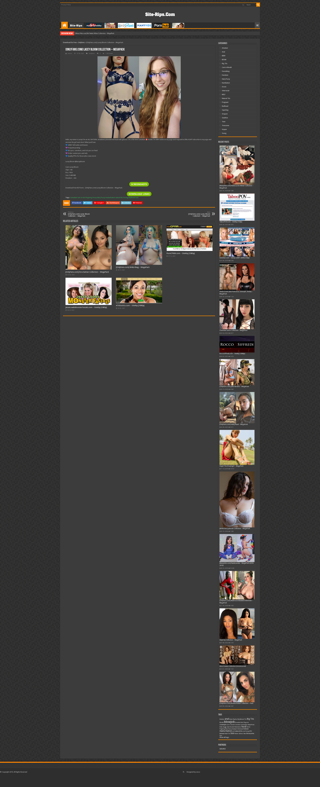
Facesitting (226, 71)
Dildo (221, 727)
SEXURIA (223, 749)
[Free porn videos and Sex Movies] (160, 14)
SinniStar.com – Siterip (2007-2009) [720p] (235, 258)
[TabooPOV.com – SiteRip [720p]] (237, 207)
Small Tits (227, 733)
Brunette (237, 722)
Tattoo (236, 733)
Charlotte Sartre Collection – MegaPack (233, 330)
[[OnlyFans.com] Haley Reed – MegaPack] (237, 407)
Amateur (225, 48)
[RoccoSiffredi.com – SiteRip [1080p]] (237, 344)
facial (244, 726)
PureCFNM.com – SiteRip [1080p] (180, 253)
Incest (224, 87)
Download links (139, 194)
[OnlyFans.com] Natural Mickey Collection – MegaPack (94, 33)
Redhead (131, 197)
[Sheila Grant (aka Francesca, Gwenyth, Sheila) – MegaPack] (237, 276)
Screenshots (139, 184)
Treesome (225, 125)
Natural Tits (226, 98)
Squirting (225, 110)
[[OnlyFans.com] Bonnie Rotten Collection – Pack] (237, 687)
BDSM (224, 60)
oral (244, 731)
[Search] (258, 5)
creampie (223, 724)
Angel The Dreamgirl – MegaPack (231, 466)
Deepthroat (251, 724)
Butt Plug (243, 722)
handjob (234, 729)
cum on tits (81, 197)
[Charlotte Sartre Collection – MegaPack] (237, 314)
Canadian (73, 197)
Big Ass (235, 719)
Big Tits (224, 63)
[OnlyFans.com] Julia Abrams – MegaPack (234, 386)
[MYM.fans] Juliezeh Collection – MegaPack (235, 528)
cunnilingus (244, 724)
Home (64, 25)
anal (227, 718)
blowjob (229, 722)
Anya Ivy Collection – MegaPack (231, 640)
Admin (70, 53)
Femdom (225, 75)
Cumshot (237, 724)
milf (233, 731)
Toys (221, 735)
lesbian (246, 729)
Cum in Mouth (227, 67)
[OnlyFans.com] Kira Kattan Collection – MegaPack (87, 272)
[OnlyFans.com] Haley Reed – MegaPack (234, 424)
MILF (223, 94)
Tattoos (241, 733)
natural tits (119, 197)
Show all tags (224, 737)
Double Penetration (235, 727)
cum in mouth (231, 724)
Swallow (225, 118)
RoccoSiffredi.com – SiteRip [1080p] (232, 353)
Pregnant (225, 102)
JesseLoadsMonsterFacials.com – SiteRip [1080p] (86, 307)
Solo (136, 197)
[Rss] (243, 4)
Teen (223, 122)
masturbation (110, 197)
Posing (125, 197)
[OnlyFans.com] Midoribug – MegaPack (133, 267)
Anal (223, 52)
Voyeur (224, 129)
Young (224, 133)
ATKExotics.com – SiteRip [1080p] (130, 305)
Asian (230, 719)
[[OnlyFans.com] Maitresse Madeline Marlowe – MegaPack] (237, 585)
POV (251, 731)
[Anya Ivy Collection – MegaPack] (237, 623)
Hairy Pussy (101, 197)
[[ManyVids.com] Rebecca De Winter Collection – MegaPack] (237, 165)
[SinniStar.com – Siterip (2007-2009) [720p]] (237, 242)
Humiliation (226, 83)
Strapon (225, 114)
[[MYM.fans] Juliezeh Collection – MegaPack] (237, 499)
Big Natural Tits (242, 719)
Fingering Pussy (91, 197)
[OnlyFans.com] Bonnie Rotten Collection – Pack (236, 703)
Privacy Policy (66, 5)
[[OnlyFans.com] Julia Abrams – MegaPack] (237, 372)
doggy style (226, 727)
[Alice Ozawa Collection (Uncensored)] (237, 655)
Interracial (225, 91)
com (247, 722)
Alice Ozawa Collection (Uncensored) (233, 666)
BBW (223, 56)
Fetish (248, 727)
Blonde (222, 722)
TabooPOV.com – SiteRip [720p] (231, 222)
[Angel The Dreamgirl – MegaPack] (237, 447)
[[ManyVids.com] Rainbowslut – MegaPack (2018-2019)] (237, 548)
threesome (250, 733)
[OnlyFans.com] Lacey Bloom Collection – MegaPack (79, 214)
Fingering (222, 729)
